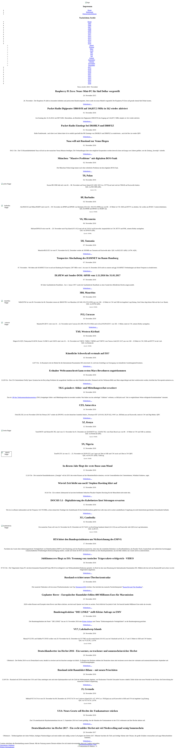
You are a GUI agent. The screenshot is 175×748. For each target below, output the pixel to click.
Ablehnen (11, 745)
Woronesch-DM (81, 587)
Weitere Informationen (7, 747)
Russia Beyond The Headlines (132, 587)
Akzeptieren (4, 745)
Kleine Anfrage (87, 621)
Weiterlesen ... (87, 104)
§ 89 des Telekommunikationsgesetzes (24, 397)
